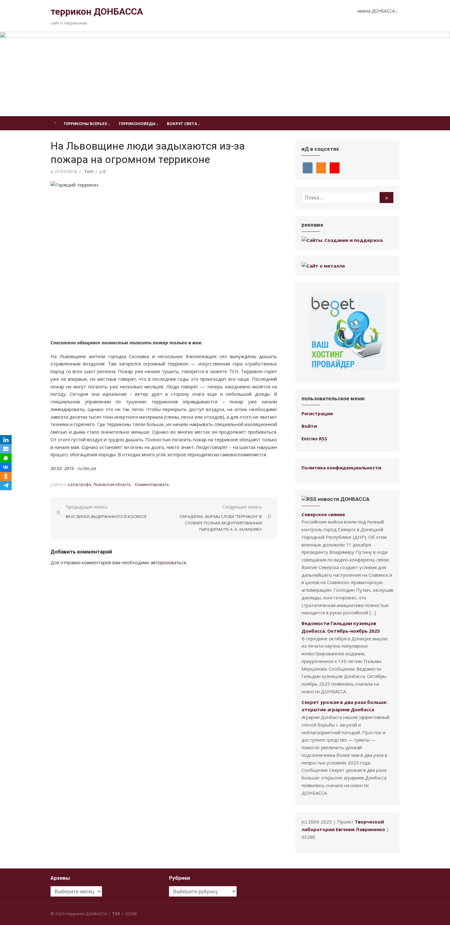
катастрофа (79, 484)
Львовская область (112, 484)
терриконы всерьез (85, 123)
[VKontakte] (6, 467)
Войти (309, 426)
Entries (314, 438)
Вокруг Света (182, 123)
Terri (88, 171)
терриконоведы (137, 123)
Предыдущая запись (106, 511)
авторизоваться (168, 562)
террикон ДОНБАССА (97, 11)
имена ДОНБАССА (376, 11)
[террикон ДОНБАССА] (225, 74)
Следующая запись (221, 518)
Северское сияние (323, 514)
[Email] (6, 448)
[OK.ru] (6, 476)
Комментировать (152, 484)
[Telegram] (6, 485)
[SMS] (6, 458)
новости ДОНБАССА (343, 499)
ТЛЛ (116, 913)
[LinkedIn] (6, 439)
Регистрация (317, 413)
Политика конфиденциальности (341, 467)
